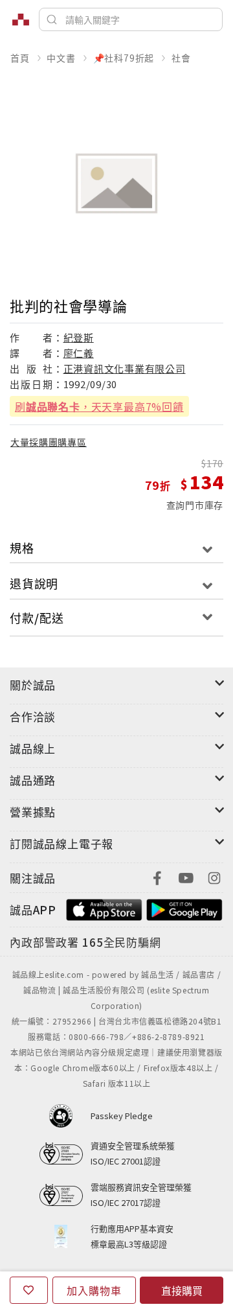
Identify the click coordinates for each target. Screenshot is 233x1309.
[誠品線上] (20, 19)
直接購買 (182, 1290)
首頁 (20, 57)
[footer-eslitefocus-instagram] (214, 876)
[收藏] (29, 1290)
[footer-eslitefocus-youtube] (186, 876)
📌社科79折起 (124, 57)
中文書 (61, 57)
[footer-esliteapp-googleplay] (184, 908)
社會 (181, 57)
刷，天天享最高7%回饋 (99, 406)
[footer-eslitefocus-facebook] (157, 876)
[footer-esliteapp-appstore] (104, 908)
